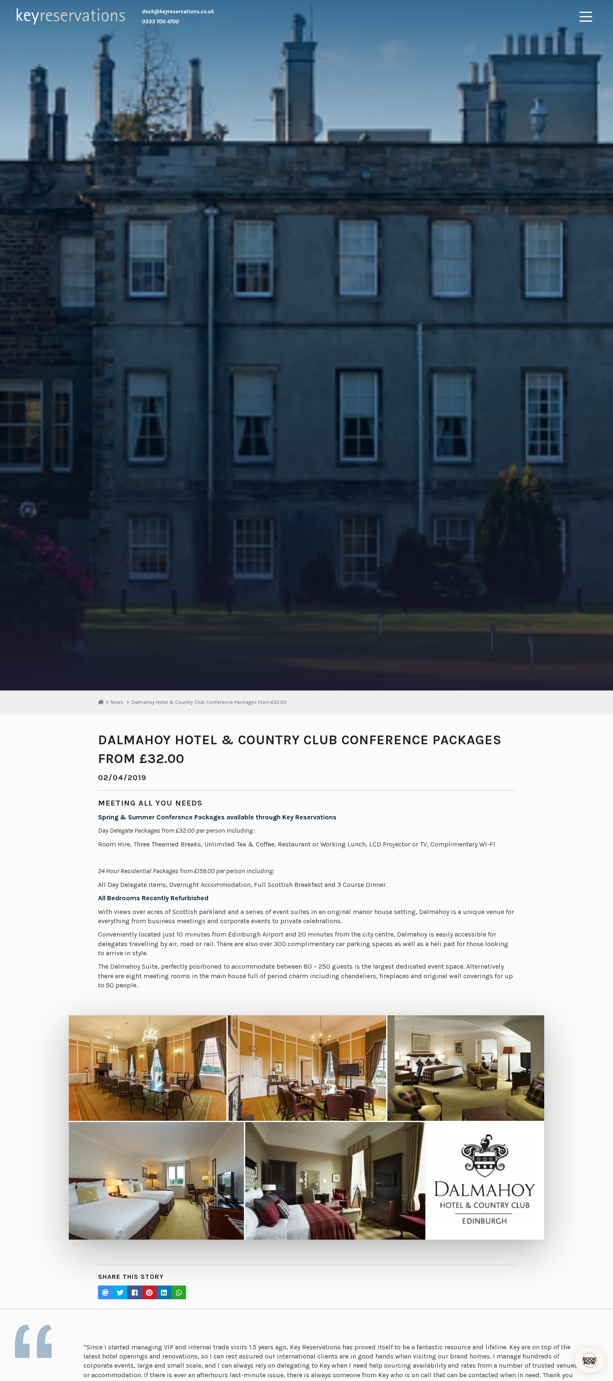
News (117, 702)
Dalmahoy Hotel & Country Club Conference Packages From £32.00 (209, 702)
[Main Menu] (585, 16)
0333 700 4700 (160, 21)
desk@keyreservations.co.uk (178, 11)
